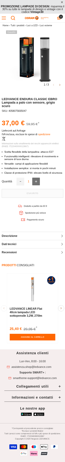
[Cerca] (13, 18)
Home (5, 25)
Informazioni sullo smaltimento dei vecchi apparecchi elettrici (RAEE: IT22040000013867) (30, 145)
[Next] (60, 85)
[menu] (4, 18)
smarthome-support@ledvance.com (35, 378)
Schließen (62, 2)
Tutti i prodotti (17, 25)
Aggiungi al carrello (32, 337)
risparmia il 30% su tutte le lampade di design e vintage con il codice (32, 9)
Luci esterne (46, 25)
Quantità (7, 181)
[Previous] (53, 85)
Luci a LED (32, 25)
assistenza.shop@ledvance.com (31, 367)
